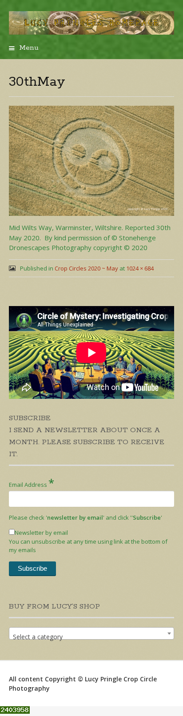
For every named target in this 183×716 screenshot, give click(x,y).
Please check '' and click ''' (85, 517)
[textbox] (91, 637)
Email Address (31, 482)
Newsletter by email (41, 533)
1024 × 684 (140, 268)
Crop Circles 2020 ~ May (86, 268)
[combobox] (91, 633)
